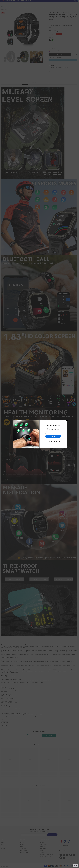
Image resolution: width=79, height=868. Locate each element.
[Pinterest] (52, 441)
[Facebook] (47, 441)
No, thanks (54, 446)
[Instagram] (49, 441)
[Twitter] (53, 444)
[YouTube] (59, 441)
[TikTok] (54, 441)
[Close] (67, 420)
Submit (53, 436)
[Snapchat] (57, 441)
